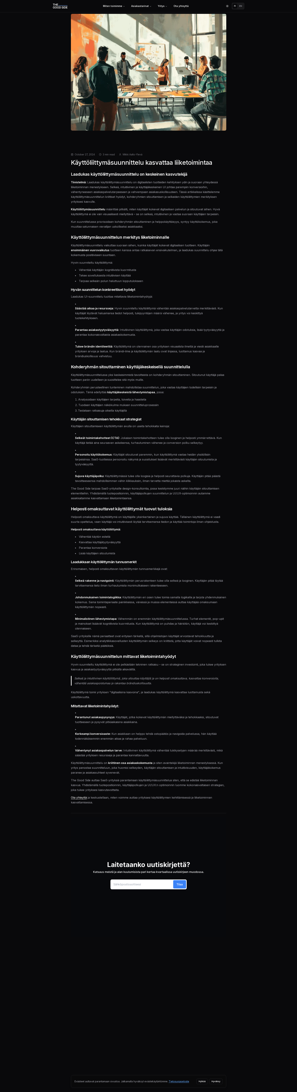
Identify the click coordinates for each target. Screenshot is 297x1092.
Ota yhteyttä (181, 6)
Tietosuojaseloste (179, 1081)
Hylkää (202, 1081)
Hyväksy (216, 1081)
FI (235, 6)
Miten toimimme (112, 6)
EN (240, 6)
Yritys (161, 6)
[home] (60, 6)
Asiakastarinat (140, 6)
